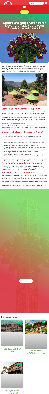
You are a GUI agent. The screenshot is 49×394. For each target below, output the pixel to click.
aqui (16, 129)
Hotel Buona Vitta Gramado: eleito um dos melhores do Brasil (12, 349)
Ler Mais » (12, 354)
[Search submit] (46, 3)
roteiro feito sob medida (19, 168)
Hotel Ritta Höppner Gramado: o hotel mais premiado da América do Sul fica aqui (36, 353)
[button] (24, 7)
